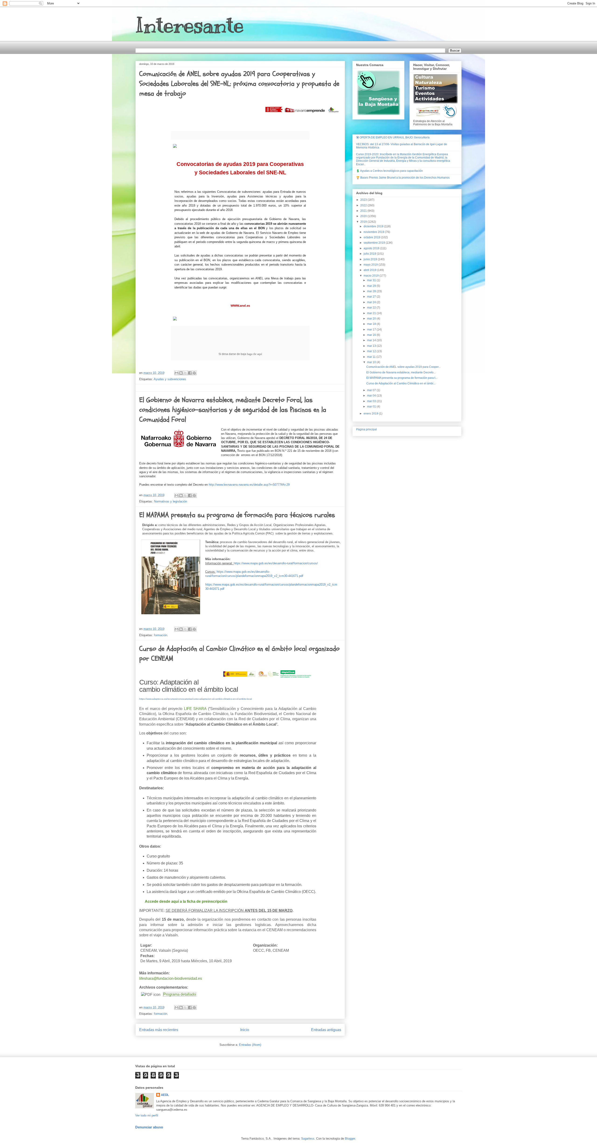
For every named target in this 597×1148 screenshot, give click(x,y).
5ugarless (307, 1138)
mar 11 (371, 356)
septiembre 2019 (375, 242)
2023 (364, 199)
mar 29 (372, 286)
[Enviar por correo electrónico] (176, 373)
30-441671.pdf (214, 588)
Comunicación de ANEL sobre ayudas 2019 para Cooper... (403, 367)
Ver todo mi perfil (146, 1115)
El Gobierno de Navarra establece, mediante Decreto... (401, 372)
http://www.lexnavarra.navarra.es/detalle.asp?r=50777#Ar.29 (249, 484)
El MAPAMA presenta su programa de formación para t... (401, 377)
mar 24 (372, 302)
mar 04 (372, 395)
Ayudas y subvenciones (170, 379)
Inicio (244, 1030)
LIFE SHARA (195, 709)
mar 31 (372, 280)
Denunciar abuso (149, 1127)
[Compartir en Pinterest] (194, 373)
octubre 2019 (372, 237)
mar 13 (372, 346)
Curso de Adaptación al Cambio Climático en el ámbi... (400, 383)
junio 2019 (371, 259)
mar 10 (372, 362)
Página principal (366, 429)
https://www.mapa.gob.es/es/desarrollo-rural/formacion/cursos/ (276, 563)
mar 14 (372, 340)
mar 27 (372, 296)
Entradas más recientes (158, 1030)
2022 (364, 205)
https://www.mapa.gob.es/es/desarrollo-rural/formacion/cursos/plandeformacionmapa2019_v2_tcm (271, 584)
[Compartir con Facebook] (189, 373)
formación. (161, 635)
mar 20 (372, 318)
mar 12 (372, 351)
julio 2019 (370, 253)
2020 (364, 216)
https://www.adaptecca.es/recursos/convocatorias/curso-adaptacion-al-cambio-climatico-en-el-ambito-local (195, 699)
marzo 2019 (371, 275)
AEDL (165, 1095)
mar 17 (372, 329)
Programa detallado (179, 994)
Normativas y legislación (170, 501)
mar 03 (372, 401)
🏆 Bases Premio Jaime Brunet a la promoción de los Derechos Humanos (403, 177)
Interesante (189, 25)
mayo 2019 (371, 264)
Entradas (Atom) (250, 1044)
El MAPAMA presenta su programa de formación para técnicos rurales (237, 515)
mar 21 (372, 313)
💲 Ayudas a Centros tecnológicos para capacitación (389, 170)
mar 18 (372, 324)
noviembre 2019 (374, 232)
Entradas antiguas (326, 1030)
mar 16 (372, 335)
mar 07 (372, 390)
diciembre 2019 (374, 226)
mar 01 (372, 406)
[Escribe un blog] (181, 373)
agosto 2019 (372, 248)
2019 (364, 221)
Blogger (350, 1138)
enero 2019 (371, 413)
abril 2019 (370, 270)
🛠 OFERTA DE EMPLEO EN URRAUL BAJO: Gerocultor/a (393, 137)
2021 (364, 210)
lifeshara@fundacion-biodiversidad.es (170, 978)
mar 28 (372, 291)
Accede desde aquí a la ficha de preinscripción (186, 901)
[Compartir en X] (185, 373)
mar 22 (372, 307)
